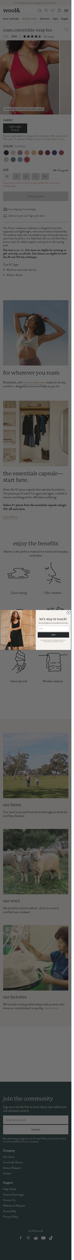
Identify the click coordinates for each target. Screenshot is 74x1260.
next (53, 635)
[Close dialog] (68, 612)
